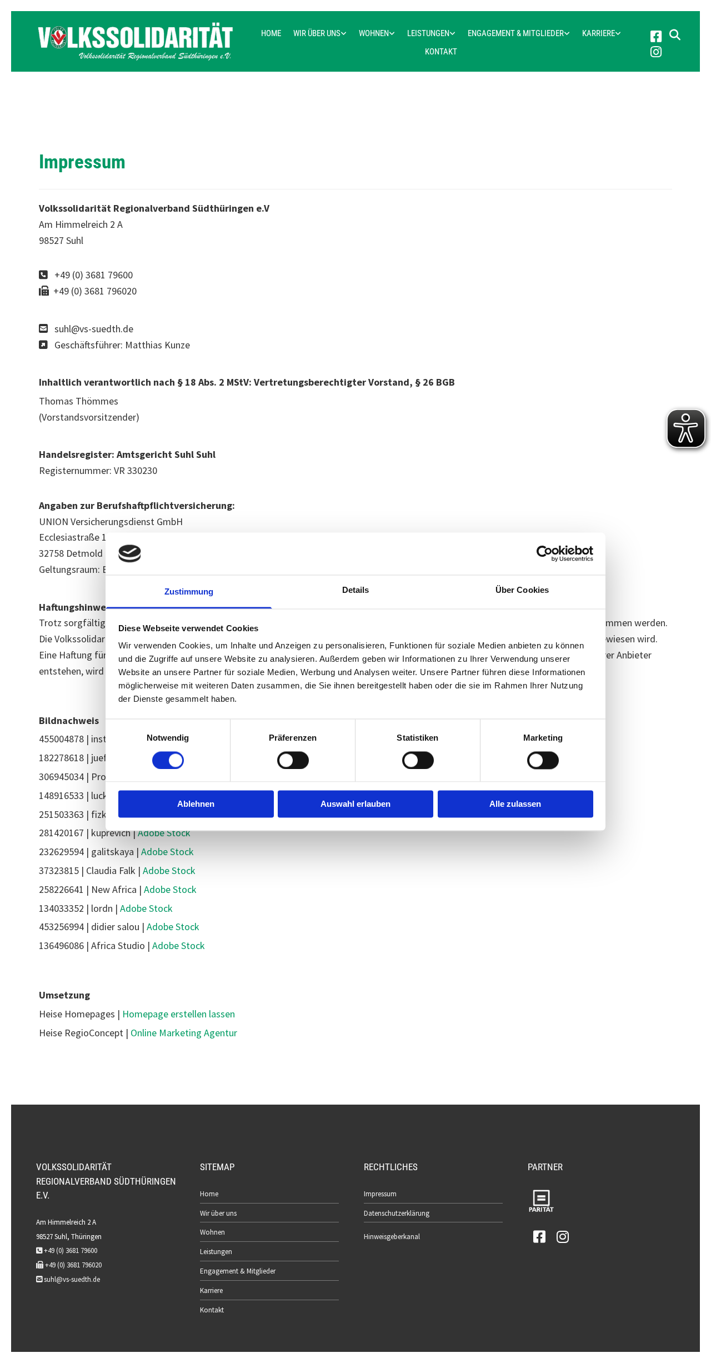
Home (271, 33)
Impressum (380, 1194)
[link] (320, 33)
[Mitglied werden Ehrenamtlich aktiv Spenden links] (567, 33)
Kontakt (441, 52)
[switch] (293, 760)
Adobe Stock (164, 832)
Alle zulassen (515, 804)
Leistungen (428, 33)
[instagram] (656, 53)
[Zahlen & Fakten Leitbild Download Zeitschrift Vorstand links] (344, 33)
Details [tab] (355, 590)
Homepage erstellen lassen (178, 1013)
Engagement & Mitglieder (516, 33)
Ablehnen (195, 804)
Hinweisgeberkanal (392, 1236)
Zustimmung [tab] (189, 592)
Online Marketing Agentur (184, 1032)
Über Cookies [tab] (522, 590)
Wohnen (374, 33)
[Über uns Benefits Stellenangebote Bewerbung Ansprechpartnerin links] (618, 33)
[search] (675, 35)
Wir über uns (317, 33)
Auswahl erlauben (355, 804)
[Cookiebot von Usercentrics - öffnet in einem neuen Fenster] (544, 553)
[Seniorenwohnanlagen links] (392, 33)
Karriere (598, 33)
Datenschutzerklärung (396, 1213)
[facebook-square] (656, 37)
